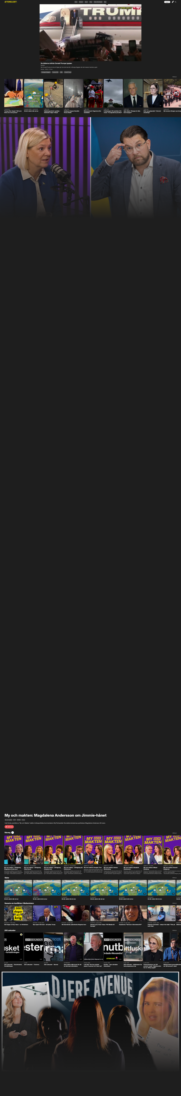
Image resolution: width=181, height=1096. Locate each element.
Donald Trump (68, 72)
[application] (90, 32)
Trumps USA (55, 72)
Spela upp (10, 826)
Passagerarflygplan (46, 72)
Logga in (167, 2)
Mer (105, 2)
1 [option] (12, 832)
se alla (174, 76)
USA (61, 72)
